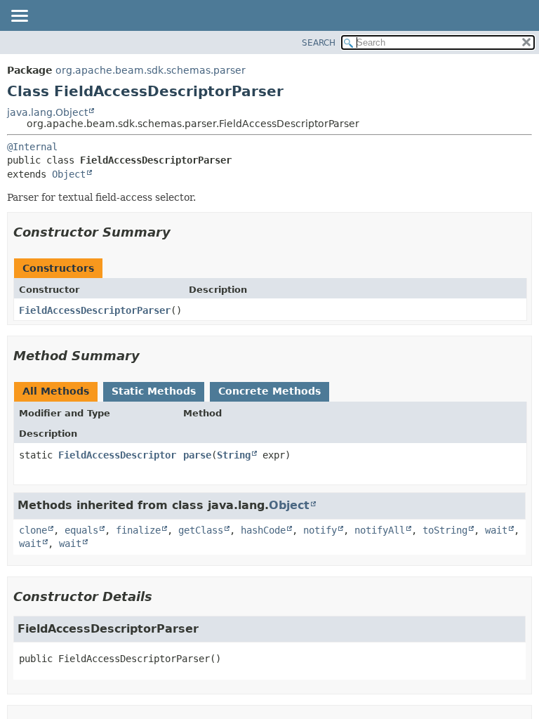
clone (33, 530)
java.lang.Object (47, 112)
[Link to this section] (180, 232)
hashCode (263, 530)
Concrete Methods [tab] (269, 391)
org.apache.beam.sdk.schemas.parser (150, 70)
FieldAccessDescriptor (117, 455)
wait (496, 530)
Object (69, 174)
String (234, 455)
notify (320, 530)
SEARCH (318, 43)
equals (81, 530)
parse (197, 455)
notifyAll (379, 530)
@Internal (32, 146)
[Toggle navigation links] (19, 17)
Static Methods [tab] (154, 391)
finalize (138, 530)
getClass (200, 530)
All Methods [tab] (55, 391)
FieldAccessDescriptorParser (95, 310)
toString (444, 530)
